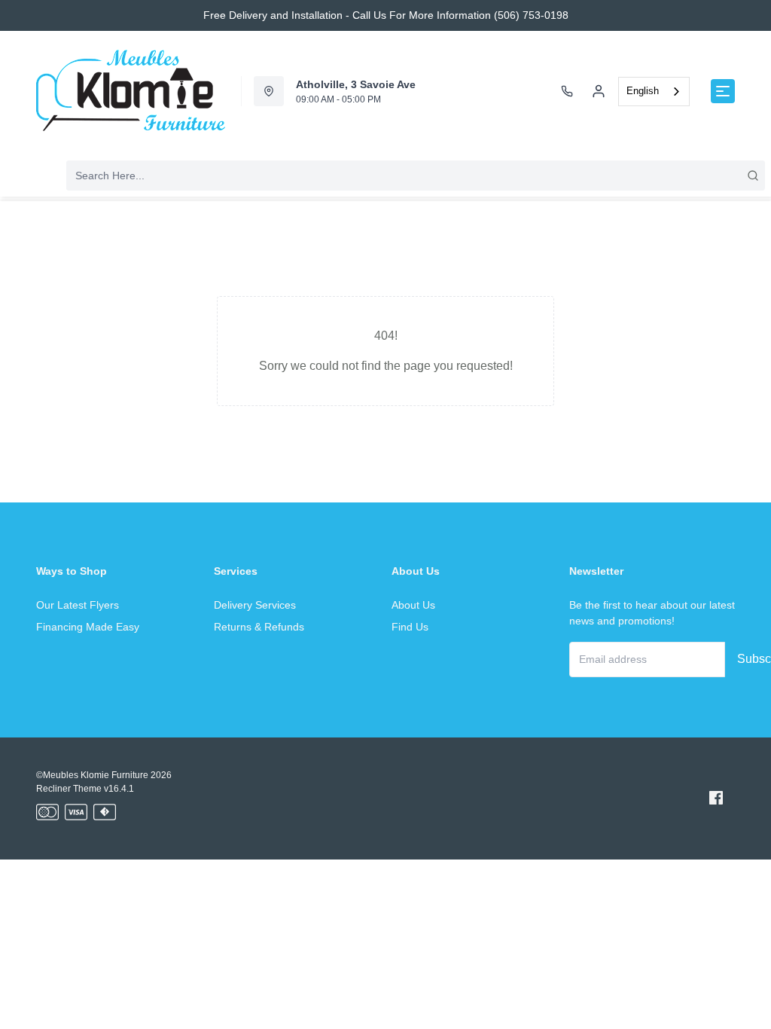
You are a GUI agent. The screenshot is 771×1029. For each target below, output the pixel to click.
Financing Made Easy (87, 627)
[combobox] (654, 91)
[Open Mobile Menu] (723, 91)
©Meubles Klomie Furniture (92, 775)
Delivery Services (255, 605)
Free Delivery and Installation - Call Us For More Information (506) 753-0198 (385, 15)
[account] (598, 91)
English (642, 90)
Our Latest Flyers (77, 605)
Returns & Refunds (259, 627)
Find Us (410, 627)
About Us (413, 605)
